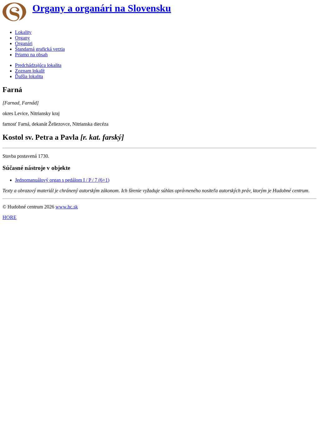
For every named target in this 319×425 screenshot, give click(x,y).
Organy (22, 37)
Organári (23, 43)
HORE (9, 217)
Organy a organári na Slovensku (101, 8)
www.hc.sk (66, 206)
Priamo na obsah (31, 54)
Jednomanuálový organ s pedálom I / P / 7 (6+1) (62, 180)
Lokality (23, 32)
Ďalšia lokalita (29, 76)
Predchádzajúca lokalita (38, 65)
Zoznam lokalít (30, 70)
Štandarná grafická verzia (40, 49)
